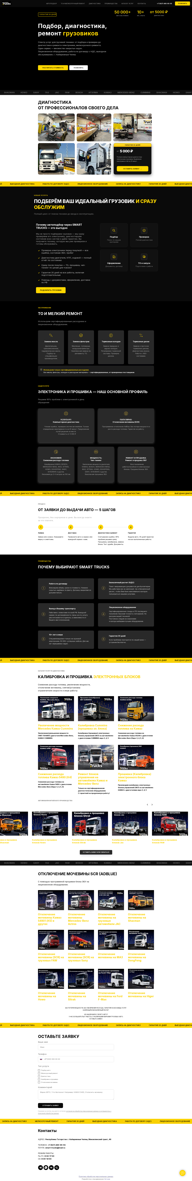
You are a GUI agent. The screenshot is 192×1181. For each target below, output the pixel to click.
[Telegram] (40, 1167)
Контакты (142, 3)
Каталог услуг (127, 3)
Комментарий (45, 1087)
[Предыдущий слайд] (148, 805)
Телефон (42, 1054)
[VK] (51, 1167)
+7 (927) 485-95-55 (57, 1145)
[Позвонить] (56, 1167)
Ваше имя (43, 1042)
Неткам (107, 1179)
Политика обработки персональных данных (96, 1176)
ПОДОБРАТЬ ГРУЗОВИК (51, 290)
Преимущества (110, 3)
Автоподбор (51, 3)
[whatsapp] (46, 1167)
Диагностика (94, 3)
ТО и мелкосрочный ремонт (73, 3)
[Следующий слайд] (152, 805)
